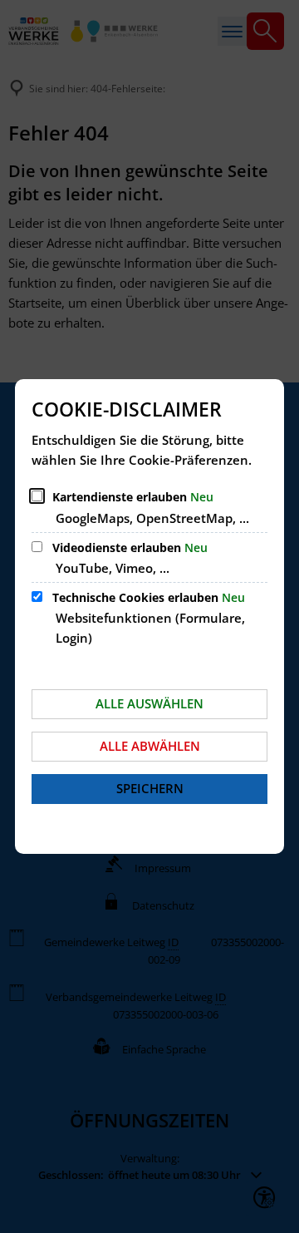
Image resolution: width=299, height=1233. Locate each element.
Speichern (150, 788)
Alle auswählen (149, 703)
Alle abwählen (150, 745)
